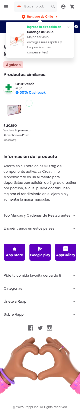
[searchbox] (35, 6)
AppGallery (65, 255)
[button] (40, 16)
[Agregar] (29, 103)
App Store (14, 255)
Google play (40, 255)
